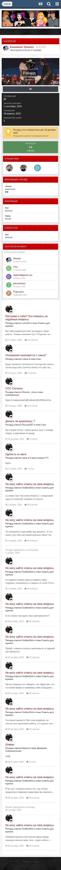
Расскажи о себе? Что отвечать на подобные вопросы (26, 318)
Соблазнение (12, 395)
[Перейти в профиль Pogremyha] (8, 293)
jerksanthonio (19, 283)
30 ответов (32, 504)
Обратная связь (30, 861)
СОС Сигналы (14, 388)
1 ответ (30, 469)
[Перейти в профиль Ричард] (8, 308)
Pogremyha (18, 292)
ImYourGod (33, 550)
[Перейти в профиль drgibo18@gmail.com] (8, 276)
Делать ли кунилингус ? (20, 421)
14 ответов (32, 406)
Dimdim (8, 807)
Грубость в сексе (15, 454)
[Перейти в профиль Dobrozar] (9, 167)
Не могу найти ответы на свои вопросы (29, 484)
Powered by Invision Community (30, 865)
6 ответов (31, 373)
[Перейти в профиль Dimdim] (37, 167)
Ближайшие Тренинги (22, 47)
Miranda (16, 258)
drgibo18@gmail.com (22, 275)
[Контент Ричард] (30, 89)
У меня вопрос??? (39, 458)
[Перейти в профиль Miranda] (5, 48)
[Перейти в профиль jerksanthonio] (8, 285)
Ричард (9, 550)
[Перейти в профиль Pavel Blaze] (23, 167)
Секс (38, 359)
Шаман (9, 744)
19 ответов (32, 340)
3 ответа (33, 439)
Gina (15, 267)
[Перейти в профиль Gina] (8, 268)
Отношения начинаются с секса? (25, 355)
